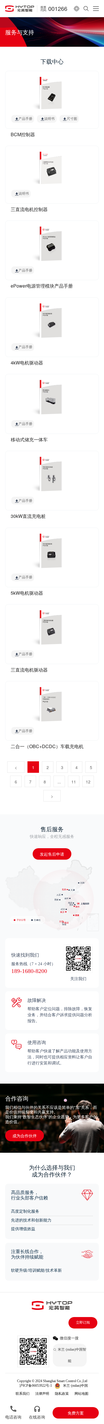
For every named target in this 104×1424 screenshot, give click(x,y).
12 (88, 782)
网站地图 (81, 1394)
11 (73, 782)
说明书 (49, 119)
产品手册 (25, 119)
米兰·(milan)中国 (75, 1386)
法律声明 (42, 1394)
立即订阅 (83, 1322)
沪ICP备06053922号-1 (35, 1386)
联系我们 (22, 1394)
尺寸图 (72, 119)
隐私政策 (62, 1394)
